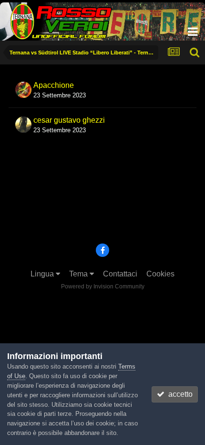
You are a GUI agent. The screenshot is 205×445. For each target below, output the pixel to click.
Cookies (160, 274)
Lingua (43, 274)
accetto (178, 394)
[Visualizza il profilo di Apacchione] (23, 90)
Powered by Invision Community (102, 286)
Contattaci (120, 274)
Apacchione (53, 85)
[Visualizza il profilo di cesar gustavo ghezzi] (23, 125)
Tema (79, 274)
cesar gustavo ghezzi (69, 120)
